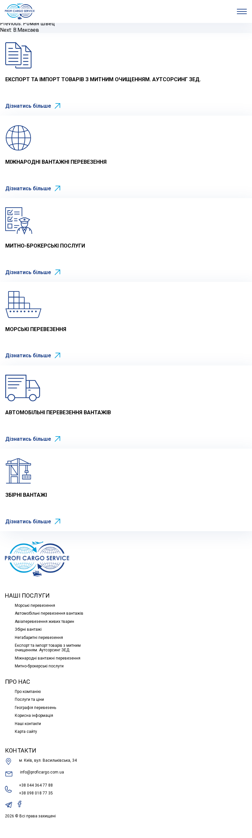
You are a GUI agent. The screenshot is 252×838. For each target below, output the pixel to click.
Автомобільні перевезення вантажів (49, 613)
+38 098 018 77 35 (36, 793)
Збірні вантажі (28, 629)
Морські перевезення (35, 605)
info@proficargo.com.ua (42, 772)
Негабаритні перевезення (39, 637)
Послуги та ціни (29, 699)
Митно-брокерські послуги (39, 666)
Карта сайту (26, 731)
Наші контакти (28, 723)
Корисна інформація (34, 715)
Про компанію (28, 691)
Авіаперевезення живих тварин (44, 621)
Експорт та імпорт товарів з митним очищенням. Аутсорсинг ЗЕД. (48, 647)
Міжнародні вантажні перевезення (47, 658)
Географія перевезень (35, 707)
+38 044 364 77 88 (36, 785)
